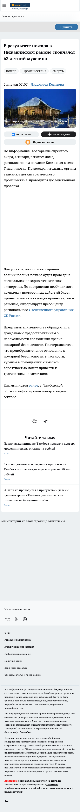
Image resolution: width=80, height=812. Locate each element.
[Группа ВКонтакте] (21, 134)
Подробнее (26, 732)
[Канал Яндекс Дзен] (58, 134)
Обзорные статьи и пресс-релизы (22, 674)
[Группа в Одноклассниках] (40, 142)
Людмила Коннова (47, 84)
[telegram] (47, 421)
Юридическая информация (19, 646)
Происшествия (34, 71)
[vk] (34, 421)
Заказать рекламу (13, 16)
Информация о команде (17, 653)
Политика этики (13, 660)
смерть (58, 71)
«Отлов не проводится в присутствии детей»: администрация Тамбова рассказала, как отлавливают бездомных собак (36, 497)
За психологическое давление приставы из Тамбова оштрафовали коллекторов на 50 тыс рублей (37, 471)
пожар (11, 71)
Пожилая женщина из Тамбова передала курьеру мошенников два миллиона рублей (39, 448)
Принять (66, 27)
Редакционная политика (17, 639)
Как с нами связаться (15, 667)
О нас (7, 632)
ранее (33, 385)
